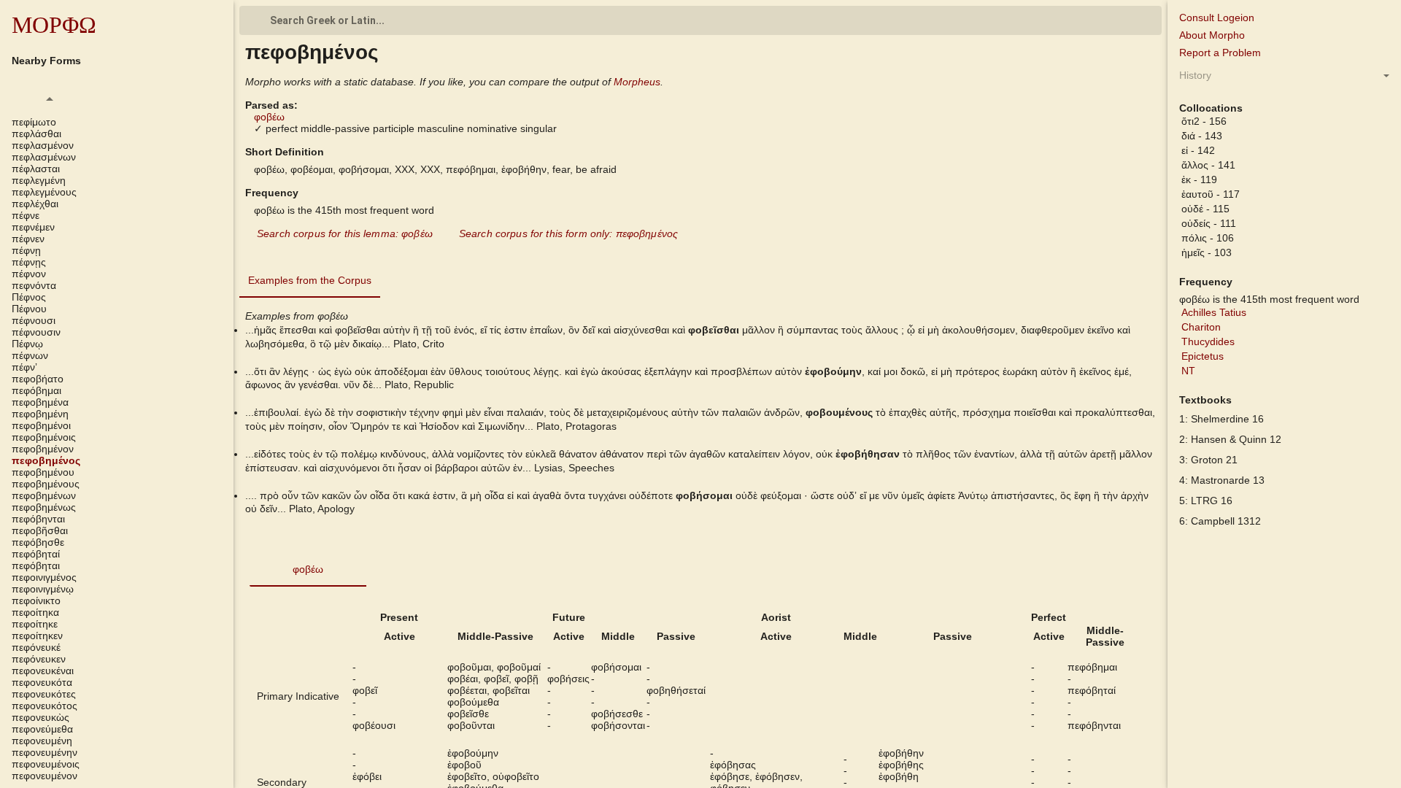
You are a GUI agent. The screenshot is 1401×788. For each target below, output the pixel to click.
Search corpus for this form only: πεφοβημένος (568, 233)
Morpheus (637, 82)
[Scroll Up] (50, 98)
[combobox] (700, 20)
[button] (117, 122)
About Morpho (1212, 35)
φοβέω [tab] (308, 569)
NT (1188, 370)
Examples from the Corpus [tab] (309, 280)
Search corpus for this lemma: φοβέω (345, 233)
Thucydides (1208, 341)
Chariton (1201, 327)
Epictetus (1202, 356)
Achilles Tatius (1213, 312)
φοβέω (269, 117)
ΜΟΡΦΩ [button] (54, 25)
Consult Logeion (1216, 17)
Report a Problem (1220, 52)
